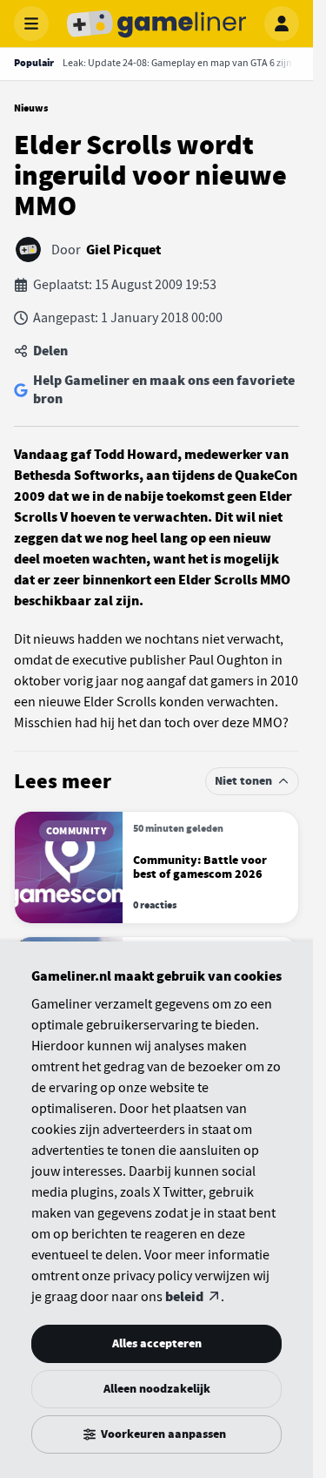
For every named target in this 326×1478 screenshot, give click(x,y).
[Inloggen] (281, 23)
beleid (184, 1296)
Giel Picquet (123, 250)
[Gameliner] (156, 23)
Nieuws (31, 108)
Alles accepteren (157, 1343)
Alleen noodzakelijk (156, 1388)
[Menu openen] (31, 23)
